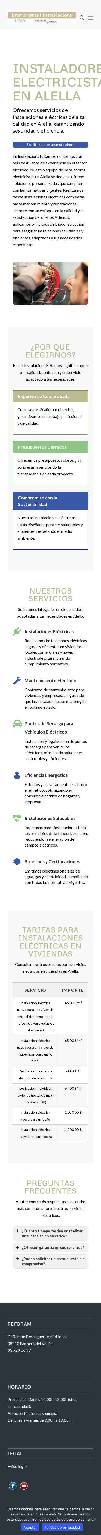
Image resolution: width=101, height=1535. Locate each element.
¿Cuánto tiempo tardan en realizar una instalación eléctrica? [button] (52, 1233)
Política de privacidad (62, 1527)
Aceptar (30, 1527)
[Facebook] (13, 1489)
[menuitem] (79, 17)
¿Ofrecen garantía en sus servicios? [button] (53, 1247)
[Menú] (90, 18)
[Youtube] (24, 1489)
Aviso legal (17, 1466)
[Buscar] (79, 17)
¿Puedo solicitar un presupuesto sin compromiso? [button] (53, 1261)
